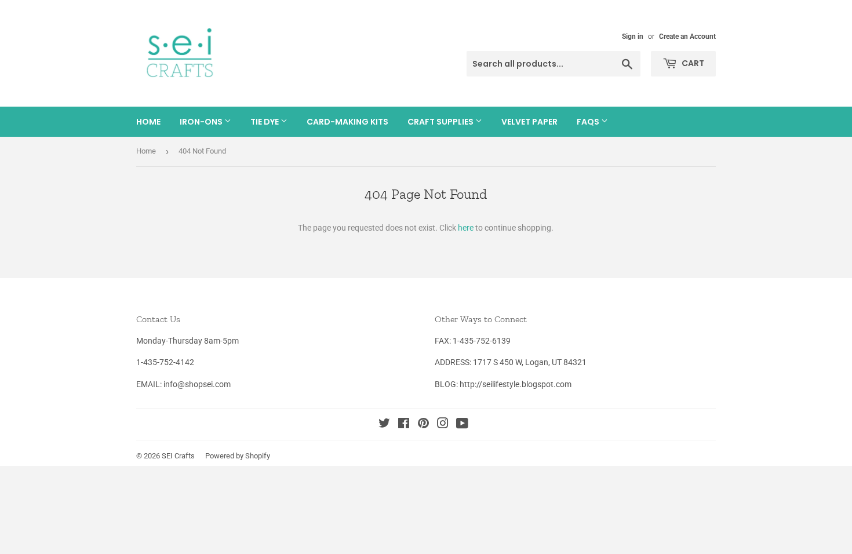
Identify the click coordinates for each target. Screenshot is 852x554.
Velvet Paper (529, 121)
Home (148, 121)
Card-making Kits (347, 121)
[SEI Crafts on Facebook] (404, 424)
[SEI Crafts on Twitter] (384, 424)
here (466, 227)
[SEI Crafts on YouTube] (462, 424)
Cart (692, 63)
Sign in (632, 36)
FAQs (589, 121)
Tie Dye (265, 121)
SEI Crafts (178, 455)
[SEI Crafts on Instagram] (443, 424)
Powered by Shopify (237, 455)
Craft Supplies (441, 121)
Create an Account (687, 36)
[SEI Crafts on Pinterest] (423, 424)
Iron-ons (202, 121)
